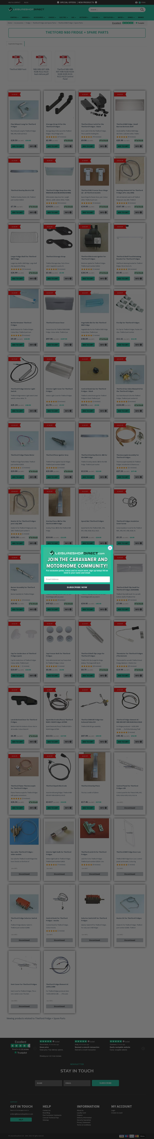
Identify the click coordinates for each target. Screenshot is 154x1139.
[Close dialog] (110, 548)
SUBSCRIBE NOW (77, 587)
